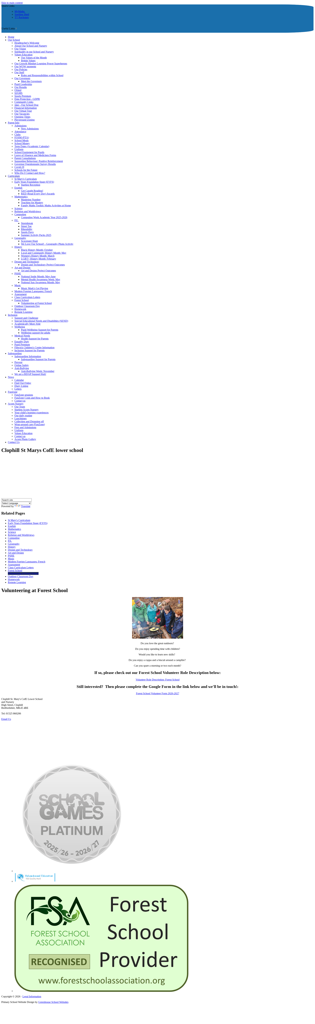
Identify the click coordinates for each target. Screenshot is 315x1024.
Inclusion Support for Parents (29, 350)
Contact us (19, 400)
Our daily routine (23, 415)
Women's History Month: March (37, 255)
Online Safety (21, 365)
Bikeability (26, 229)
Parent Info (13, 122)
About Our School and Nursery (30, 45)
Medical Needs (22, 335)
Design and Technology (26, 261)
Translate (25, 506)
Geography (20, 238)
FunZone (12, 391)
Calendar (19, 380)
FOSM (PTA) (21, 137)
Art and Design (22, 267)
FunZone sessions (23, 394)
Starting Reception (30, 184)
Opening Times (22, 116)
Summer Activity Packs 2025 (36, 235)
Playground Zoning (24, 119)
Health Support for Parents (35, 338)
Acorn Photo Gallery (25, 439)
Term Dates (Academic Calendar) (31, 146)
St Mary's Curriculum (25, 178)
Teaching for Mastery (32, 202)
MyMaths (20, 11)
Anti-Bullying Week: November (37, 371)
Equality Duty (21, 341)
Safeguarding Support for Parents (38, 359)
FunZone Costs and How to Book (32, 397)
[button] (16, 28)
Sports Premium (22, 96)
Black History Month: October (37, 249)
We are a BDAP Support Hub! (30, 374)
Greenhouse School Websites (53, 1002)
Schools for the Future (25, 170)
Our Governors (22, 78)
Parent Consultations (25, 158)
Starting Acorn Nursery (26, 409)
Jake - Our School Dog (26, 105)
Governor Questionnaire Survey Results (35, 164)
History (18, 247)
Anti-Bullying (21, 368)
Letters (17, 389)
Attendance (20, 131)
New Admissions (30, 128)
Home (11, 36)
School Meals (21, 140)
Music (17, 285)
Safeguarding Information (27, 356)
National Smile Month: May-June (38, 276)
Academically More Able (27, 323)
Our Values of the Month (34, 57)
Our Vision (20, 48)
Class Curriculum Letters (27, 297)
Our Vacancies (22, 113)
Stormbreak (27, 223)
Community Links (23, 102)
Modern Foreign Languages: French (33, 291)
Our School (14, 39)
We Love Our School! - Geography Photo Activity (47, 244)
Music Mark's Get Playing (34, 288)
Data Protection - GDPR (27, 99)
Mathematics (21, 196)
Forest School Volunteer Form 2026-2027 (157, 693)
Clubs (17, 134)
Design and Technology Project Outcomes (43, 264)
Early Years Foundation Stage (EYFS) (34, 181)
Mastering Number (31, 199)
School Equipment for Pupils (29, 152)
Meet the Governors (31, 81)
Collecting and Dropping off (29, 421)
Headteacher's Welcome (26, 42)
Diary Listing (21, 386)
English (18, 187)
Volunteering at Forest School (36, 303)
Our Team (19, 406)
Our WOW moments (25, 66)
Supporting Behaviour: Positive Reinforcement (38, 161)
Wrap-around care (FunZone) (29, 424)
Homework (20, 309)
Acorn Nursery (15, 403)
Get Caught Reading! (32, 190)
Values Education (23, 54)
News (11, 377)
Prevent (18, 362)
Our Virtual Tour (23, 110)
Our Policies (20, 69)
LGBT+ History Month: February (38, 258)
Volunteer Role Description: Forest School (157, 679)
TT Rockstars (22, 17)
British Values (28, 60)
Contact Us (14, 442)
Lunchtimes (20, 418)
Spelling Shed (22, 14)
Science (18, 208)
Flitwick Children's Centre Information (34, 347)
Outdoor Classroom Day (27, 306)
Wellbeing (19, 326)
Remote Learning (23, 312)
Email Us (6, 719)
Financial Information (25, 107)
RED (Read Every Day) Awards (38, 193)
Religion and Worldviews (27, 211)
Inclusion (12, 315)
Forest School (21, 300)
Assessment (20, 294)
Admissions (20, 125)
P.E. (16, 220)
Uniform (18, 149)
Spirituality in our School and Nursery (34, 51)
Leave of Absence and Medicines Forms (35, 155)
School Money (22, 143)
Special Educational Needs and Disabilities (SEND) (41, 320)
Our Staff (19, 72)
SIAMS (18, 93)
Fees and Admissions (25, 427)
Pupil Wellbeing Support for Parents (39, 329)
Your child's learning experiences (31, 412)
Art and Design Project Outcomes (38, 270)
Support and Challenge (26, 318)
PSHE (17, 273)
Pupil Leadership (23, 84)
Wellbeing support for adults (35, 332)
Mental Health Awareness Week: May (40, 279)
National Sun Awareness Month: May (40, 282)
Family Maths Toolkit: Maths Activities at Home (46, 205)
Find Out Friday (22, 383)
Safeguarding (15, 353)
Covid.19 (19, 167)
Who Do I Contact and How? (29, 173)
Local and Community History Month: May (43, 252)
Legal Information (31, 996)
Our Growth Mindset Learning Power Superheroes (40, 63)
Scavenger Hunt (29, 241)
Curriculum (14, 176)
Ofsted (17, 90)
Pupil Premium (22, 344)
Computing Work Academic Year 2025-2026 (44, 217)
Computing (20, 214)
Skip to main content (12, 2)
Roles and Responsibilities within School (42, 75)
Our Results (20, 87)
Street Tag (26, 226)
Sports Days (27, 232)
